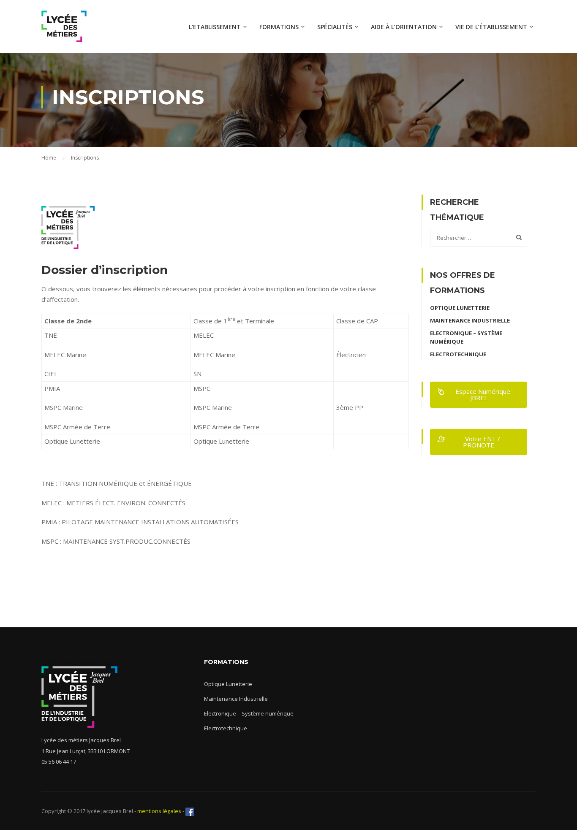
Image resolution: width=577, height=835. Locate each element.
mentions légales (158, 811)
